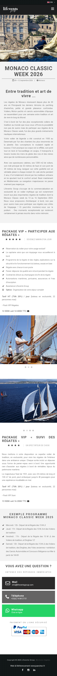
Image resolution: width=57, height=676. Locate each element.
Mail (14, 582)
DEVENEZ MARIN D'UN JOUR (39, 239)
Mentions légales (43, 660)
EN (51, 2)
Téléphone (17, 595)
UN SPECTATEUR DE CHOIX (37, 445)
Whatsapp (17, 609)
